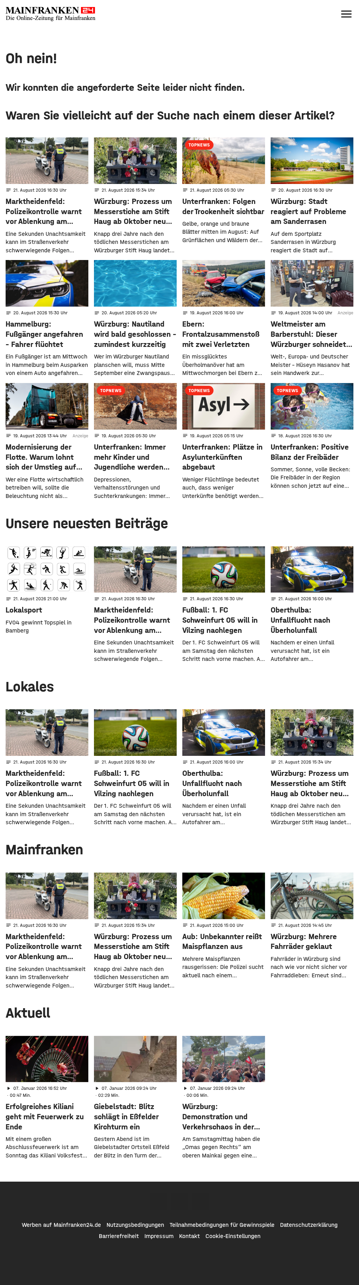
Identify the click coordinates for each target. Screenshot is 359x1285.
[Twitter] (179, 1201)
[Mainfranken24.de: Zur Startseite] (50, 14)
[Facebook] (158, 1201)
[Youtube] (200, 1201)
